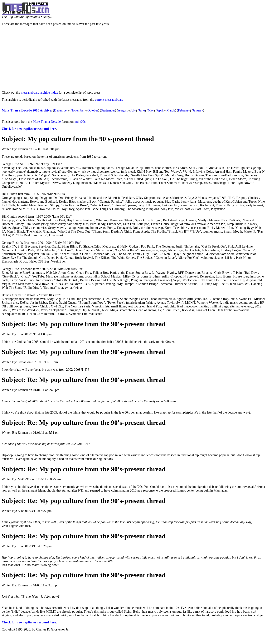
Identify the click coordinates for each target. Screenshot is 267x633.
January (198, 110)
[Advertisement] (133, 58)
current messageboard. (109, 99)
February (184, 110)
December (61, 110)
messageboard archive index (39, 92)
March (170, 110)
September (108, 110)
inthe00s (80, 121)
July (133, 110)
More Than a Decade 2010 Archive (26, 110)
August (122, 110)
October (92, 110)
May (151, 110)
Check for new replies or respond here (29, 128)
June (142, 110)
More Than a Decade (47, 121)
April (160, 110)
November (77, 110)
